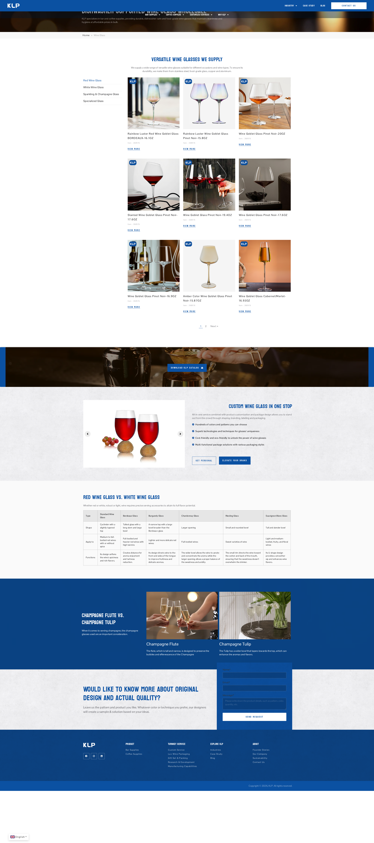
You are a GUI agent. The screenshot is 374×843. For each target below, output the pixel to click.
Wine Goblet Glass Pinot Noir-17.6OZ (263, 215)
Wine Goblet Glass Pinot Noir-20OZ (262, 133)
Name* (227, 669)
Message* (228, 695)
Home (86, 35)
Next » (214, 326)
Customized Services (199, 15)
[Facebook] (86, 756)
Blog (323, 6)
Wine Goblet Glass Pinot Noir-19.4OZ (207, 215)
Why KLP (222, 15)
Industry (289, 6)
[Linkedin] (102, 756)
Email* (226, 682)
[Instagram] (94, 756)
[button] (88, 434)
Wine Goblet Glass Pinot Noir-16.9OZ (152, 296)
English (20, 836)
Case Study (309, 6)
